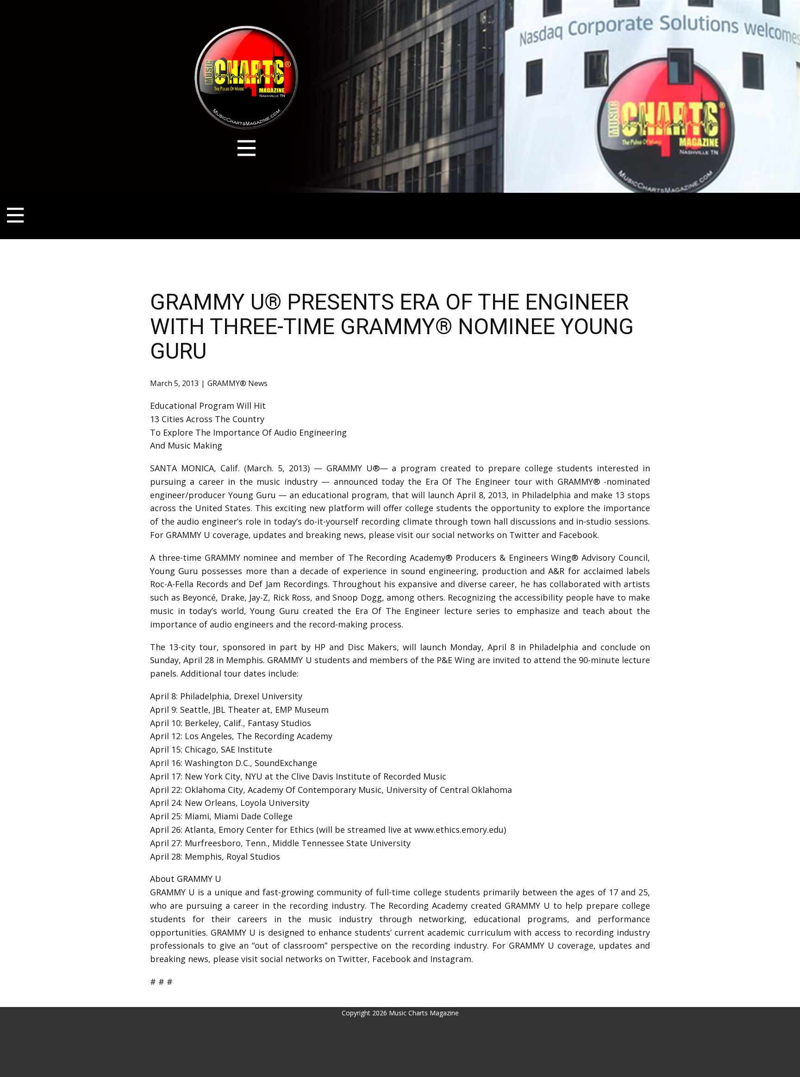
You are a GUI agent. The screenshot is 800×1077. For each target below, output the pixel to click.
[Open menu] (247, 148)
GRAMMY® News (237, 383)
